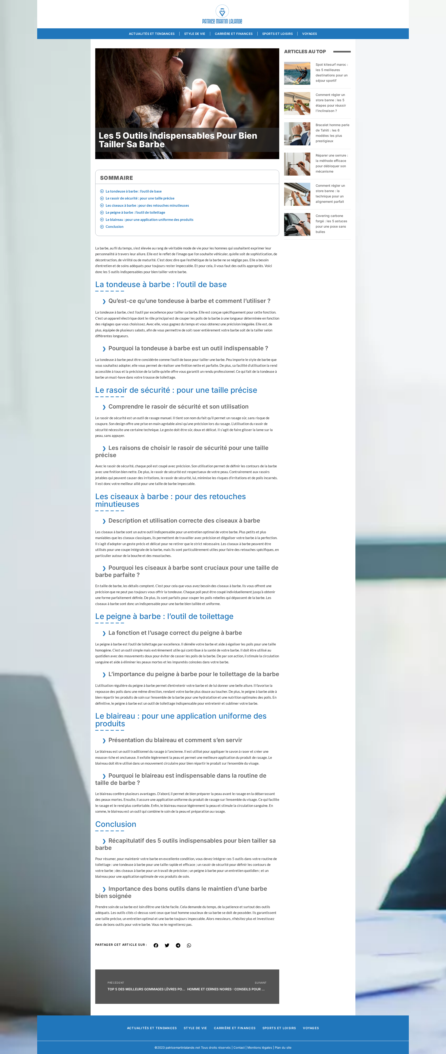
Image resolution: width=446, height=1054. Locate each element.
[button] (156, 945)
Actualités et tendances (152, 34)
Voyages (309, 34)
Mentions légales (259, 1047)
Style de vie (194, 34)
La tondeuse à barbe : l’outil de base (134, 191)
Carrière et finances (234, 34)
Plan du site (283, 1047)
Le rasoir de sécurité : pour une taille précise (140, 198)
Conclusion (115, 226)
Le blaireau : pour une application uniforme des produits (149, 219)
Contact (239, 1047)
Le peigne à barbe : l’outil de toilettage (135, 212)
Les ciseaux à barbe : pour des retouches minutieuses (147, 205)
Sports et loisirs (277, 34)
